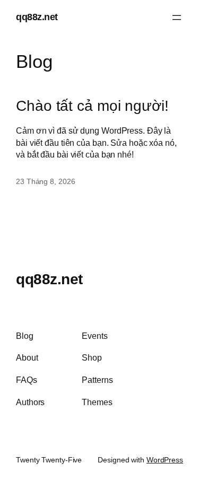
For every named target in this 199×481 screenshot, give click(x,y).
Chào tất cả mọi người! (92, 106)
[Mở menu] (176, 17)
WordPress (164, 460)
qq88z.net (37, 17)
